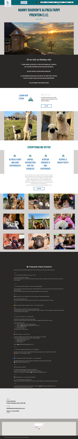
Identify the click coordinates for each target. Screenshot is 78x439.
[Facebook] (7, 412)
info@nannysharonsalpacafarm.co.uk (30, 325)
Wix (27, 437)
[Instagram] (9, 412)
